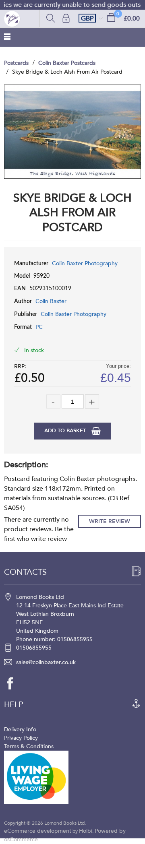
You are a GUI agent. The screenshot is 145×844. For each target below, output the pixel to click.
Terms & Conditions (29, 746)
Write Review (109, 521)
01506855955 (34, 648)
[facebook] (14, 683)
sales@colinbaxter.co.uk (46, 662)
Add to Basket (65, 430)
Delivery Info (20, 729)
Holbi (85, 831)
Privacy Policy (21, 738)
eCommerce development (37, 831)
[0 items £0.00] (111, 17)
